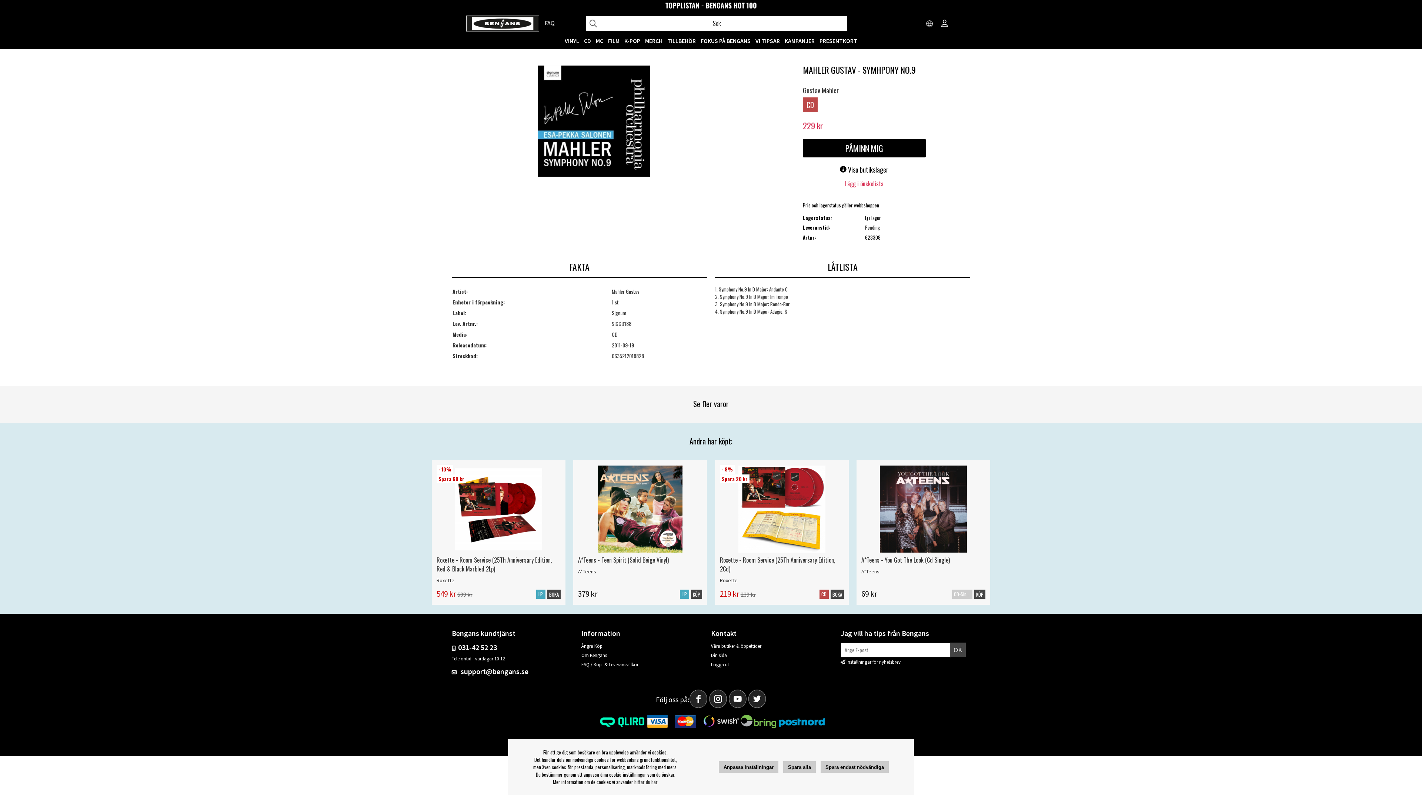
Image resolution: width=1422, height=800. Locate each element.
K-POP (632, 40)
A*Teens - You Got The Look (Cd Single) (905, 560)
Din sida (719, 655)
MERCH (653, 40)
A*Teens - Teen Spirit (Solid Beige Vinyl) (623, 560)
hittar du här (645, 782)
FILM (614, 40)
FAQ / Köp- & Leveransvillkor (609, 664)
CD (587, 40)
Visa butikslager (867, 169)
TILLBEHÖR (681, 40)
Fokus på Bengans (726, 40)
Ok (958, 650)
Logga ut (720, 664)
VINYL (572, 40)
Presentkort (838, 40)
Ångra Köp (591, 646)
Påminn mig (864, 148)
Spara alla (799, 767)
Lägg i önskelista (864, 183)
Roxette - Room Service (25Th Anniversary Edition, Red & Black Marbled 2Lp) (494, 564)
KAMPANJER (800, 40)
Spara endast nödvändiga (854, 767)
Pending (872, 227)
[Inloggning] (944, 24)
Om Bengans (594, 655)
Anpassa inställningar (749, 767)
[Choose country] (930, 24)
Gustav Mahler (821, 90)
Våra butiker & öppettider (736, 646)
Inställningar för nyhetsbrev (874, 662)
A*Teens (587, 571)
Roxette (445, 580)
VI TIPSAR (767, 40)
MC (599, 40)
